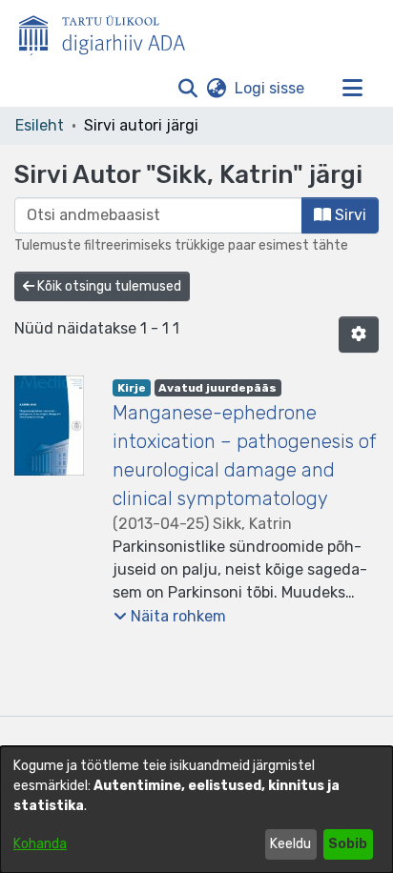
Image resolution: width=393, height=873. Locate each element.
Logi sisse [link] (270, 88)
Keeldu (290, 844)
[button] (187, 88)
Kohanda (40, 844)
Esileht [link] (39, 125)
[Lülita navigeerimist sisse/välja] (352, 89)
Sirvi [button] (348, 215)
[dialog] (196, 809)
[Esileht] (109, 31)
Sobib (347, 844)
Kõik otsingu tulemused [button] (107, 286)
